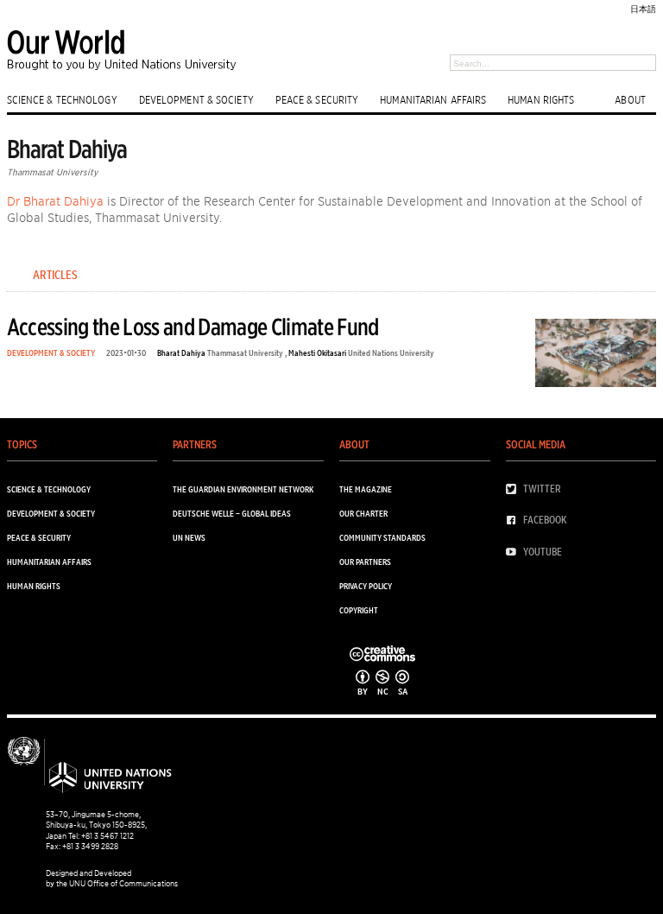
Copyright (358, 610)
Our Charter (363, 513)
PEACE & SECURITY (317, 99)
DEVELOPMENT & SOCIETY (196, 99)
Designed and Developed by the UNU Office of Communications (112, 878)
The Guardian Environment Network (243, 489)
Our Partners (365, 561)
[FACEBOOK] (514, 520)
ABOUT (630, 99)
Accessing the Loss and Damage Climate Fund (193, 326)
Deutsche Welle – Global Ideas (232, 513)
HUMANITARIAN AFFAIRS (433, 99)
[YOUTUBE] (514, 552)
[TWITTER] (514, 489)
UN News (189, 537)
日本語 (643, 8)
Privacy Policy (365, 586)
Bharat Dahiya (181, 352)
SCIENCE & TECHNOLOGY (62, 99)
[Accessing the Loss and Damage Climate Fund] (595, 356)
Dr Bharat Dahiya (55, 201)
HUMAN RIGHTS (541, 99)
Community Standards (382, 537)
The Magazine (365, 489)
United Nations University (391, 352)
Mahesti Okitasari (317, 352)
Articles (55, 275)
